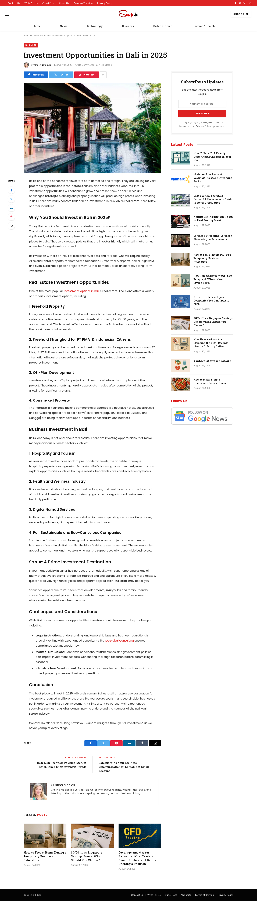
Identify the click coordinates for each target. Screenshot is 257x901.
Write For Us (31, 3)
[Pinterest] (11, 216)
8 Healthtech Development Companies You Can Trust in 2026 (211, 300)
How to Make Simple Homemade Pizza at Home (210, 381)
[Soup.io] (128, 14)
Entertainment (163, 26)
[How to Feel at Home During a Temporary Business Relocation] (45, 836)
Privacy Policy (105, 3)
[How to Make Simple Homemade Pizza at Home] (180, 384)
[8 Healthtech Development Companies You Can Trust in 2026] (180, 301)
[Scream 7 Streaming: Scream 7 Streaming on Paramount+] (180, 240)
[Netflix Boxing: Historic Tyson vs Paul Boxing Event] (180, 221)
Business (128, 26)
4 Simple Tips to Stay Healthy (212, 360)
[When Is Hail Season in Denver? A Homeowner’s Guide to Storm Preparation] (180, 200)
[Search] (250, 3)
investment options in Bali (81, 291)
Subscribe (241, 14)
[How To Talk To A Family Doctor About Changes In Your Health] (180, 158)
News (63, 26)
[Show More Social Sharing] (103, 74)
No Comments (86, 64)
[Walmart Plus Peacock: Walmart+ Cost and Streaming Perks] (180, 179)
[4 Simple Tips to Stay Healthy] (180, 365)
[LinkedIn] (11, 207)
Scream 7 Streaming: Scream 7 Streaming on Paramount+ (213, 237)
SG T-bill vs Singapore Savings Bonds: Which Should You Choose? (87, 856)
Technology (95, 26)
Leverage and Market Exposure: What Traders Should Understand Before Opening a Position (137, 858)
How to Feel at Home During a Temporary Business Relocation (45, 856)
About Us (64, 3)
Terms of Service (83, 3)
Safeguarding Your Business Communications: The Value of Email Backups (124, 767)
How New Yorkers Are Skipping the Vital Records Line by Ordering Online (211, 343)
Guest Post (48, 3)
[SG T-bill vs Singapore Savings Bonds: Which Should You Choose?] (92, 836)
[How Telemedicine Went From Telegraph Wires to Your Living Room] (180, 280)
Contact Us (14, 3)
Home (37, 26)
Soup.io (28, 35)
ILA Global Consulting (119, 641)
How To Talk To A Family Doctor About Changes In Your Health (212, 157)
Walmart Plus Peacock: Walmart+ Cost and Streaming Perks (213, 178)
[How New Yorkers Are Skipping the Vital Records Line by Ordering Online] (180, 344)
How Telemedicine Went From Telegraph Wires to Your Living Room (213, 279)
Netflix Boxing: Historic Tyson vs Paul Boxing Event (213, 218)
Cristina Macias (42, 64)
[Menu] (7, 14)
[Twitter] (11, 199)
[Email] (11, 225)
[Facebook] (11, 190)
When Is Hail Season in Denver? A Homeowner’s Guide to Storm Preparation (213, 199)
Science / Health (204, 26)
